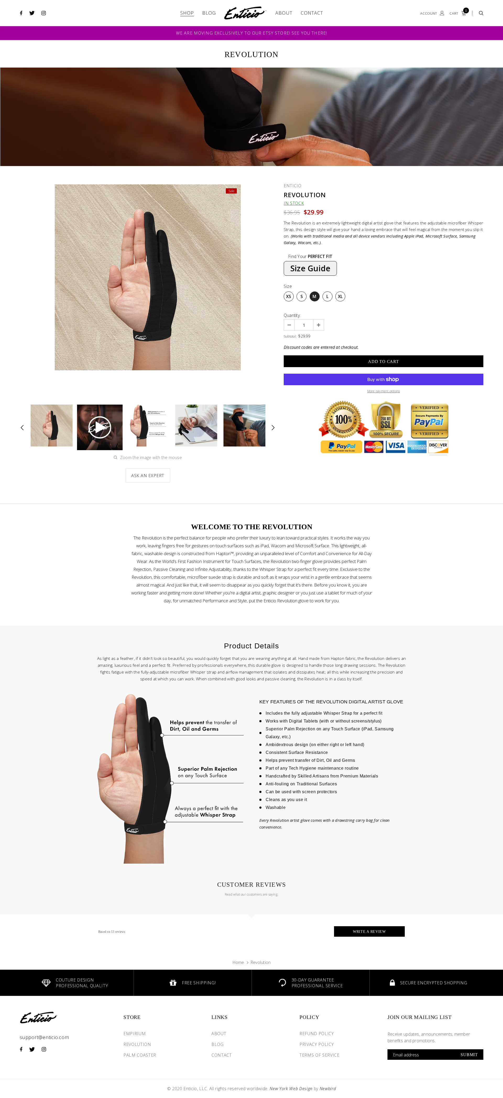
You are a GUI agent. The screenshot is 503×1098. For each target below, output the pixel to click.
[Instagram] (43, 13)
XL (340, 296)
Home (238, 962)
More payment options (383, 391)
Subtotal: (290, 336)
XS (288, 296)
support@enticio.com (44, 1037)
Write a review (369, 932)
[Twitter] (32, 13)
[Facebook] (21, 13)
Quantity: (292, 315)
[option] (148, 277)
